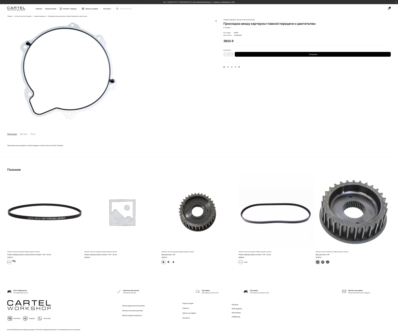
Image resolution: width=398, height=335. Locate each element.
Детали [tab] (23, 134)
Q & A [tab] (32, 134)
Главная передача (40, 16)
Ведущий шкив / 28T (323, 255)
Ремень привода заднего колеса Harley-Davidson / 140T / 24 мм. (29, 255)
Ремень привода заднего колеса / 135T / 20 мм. (100, 255)
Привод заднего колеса (32, 252)
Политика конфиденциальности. (47, 330)
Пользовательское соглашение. (69, 330)
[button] (216, 21)
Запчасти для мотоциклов (23, 16)
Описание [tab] (12, 134)
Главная (9, 16)
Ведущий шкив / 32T (168, 255)
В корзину (313, 54)
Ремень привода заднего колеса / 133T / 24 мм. (255, 255)
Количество (227, 50)
